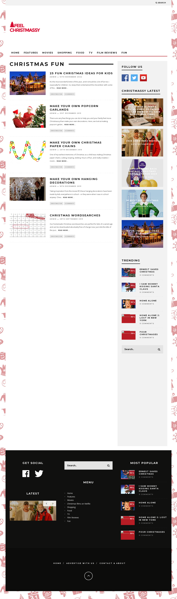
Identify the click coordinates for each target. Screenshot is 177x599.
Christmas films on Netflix (78, 503)
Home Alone (148, 300)
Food (80, 52)
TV (91, 52)
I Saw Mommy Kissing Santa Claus (150, 286)
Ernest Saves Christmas (149, 270)
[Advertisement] (117, 27)
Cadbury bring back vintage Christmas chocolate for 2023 (142, 171)
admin (53, 77)
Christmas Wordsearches (75, 215)
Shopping (65, 52)
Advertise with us (80, 563)
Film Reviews (107, 52)
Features (31, 52)
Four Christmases (149, 333)
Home (15, 52)
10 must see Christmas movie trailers (142, 201)
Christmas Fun (56, 94)
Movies (47, 52)
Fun (124, 52)
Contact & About (113, 563)
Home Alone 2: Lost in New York (150, 318)
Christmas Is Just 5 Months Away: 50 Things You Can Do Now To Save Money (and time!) (142, 110)
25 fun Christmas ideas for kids (81, 73)
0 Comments (69, 94)
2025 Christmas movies (142, 141)
